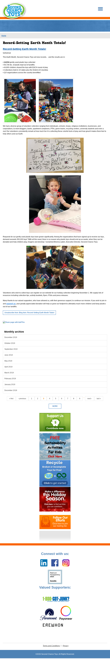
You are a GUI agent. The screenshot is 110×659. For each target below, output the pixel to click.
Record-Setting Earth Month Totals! (24, 49)
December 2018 (10, 390)
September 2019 (10, 349)
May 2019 (8, 361)
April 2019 (8, 367)
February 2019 (10, 379)
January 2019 (9, 384)
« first (11, 399)
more (55, 406)
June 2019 (8, 355)
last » (99, 399)
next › (89, 399)
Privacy (65, 646)
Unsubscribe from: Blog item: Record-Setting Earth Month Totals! (29, 313)
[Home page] (14, 11)
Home (3, 36)
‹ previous (22, 399)
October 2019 (9, 343)
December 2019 (10, 337)
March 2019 (9, 373)
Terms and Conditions (51, 646)
